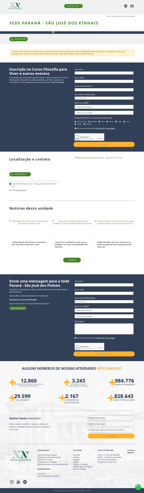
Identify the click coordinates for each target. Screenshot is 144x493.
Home (108, 16)
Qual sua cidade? (82, 103)
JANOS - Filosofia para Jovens (110, 457)
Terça (103, 121)
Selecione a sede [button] (72, 6)
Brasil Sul (41, 473)
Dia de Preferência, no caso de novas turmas (94, 118)
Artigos (76, 457)
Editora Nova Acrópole (82, 466)
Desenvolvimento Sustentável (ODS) (53, 464)
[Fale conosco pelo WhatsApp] (138, 487)
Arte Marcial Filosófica (107, 459)
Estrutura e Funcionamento (49, 457)
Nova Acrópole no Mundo (48, 476)
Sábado (79, 124)
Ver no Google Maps (17, 190)
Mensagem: (80, 321)
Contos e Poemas (80, 464)
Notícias (76, 455)
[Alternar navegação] (132, 6)
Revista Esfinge (79, 469)
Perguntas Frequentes (107, 462)
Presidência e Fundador (47, 462)
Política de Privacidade (105, 128)
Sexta (128, 121)
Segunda (94, 121)
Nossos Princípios (45, 459)
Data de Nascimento (84, 86)
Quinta (119, 121)
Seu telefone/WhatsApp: (86, 94)
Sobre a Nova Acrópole (47, 455)
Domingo (89, 124)
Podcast (76, 459)
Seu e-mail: (80, 77)
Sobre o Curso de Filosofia (109, 455)
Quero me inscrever (18, 308)
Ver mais (72, 260)
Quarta (111, 121)
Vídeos (76, 462)
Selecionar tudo (82, 121)
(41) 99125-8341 (20, 39)
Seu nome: (80, 69)
